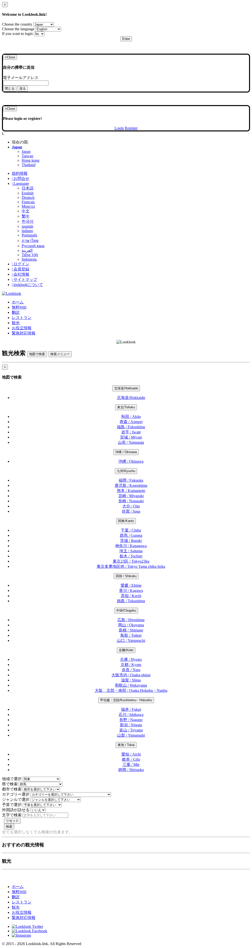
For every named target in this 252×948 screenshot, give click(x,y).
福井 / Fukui (131, 709)
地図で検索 (37, 354)
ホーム (18, 302)
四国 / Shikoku (126, 576)
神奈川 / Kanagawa (131, 546)
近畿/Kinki (126, 650)
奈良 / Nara (131, 670)
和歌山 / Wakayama (131, 685)
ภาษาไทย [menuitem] (30, 240)
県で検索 (10, 784)
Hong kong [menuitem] (30, 160)
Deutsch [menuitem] (28, 197)
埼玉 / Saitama (130, 551)
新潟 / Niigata (131, 725)
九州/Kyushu (126, 471)
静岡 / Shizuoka (131, 770)
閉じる (10, 88)
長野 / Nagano (130, 720)
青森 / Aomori (131, 422)
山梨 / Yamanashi (131, 735)
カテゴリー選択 (16, 794)
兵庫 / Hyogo (131, 659)
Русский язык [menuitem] (33, 246)
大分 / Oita (131, 506)
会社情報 (20, 274)
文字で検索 (12, 815)
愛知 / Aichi (131, 754)
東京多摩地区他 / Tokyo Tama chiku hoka (131, 566)
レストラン (22, 318)
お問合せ (20, 178)
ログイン (20, 264)
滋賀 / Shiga (131, 680)
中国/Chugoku (126, 610)
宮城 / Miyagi (131, 437)
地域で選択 (12, 779)
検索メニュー (60, 354)
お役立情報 (22, 328)
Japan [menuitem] (26, 151)
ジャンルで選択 (16, 799)
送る (22, 88)
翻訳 (16, 312)
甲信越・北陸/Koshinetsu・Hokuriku (126, 700)
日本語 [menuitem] (27, 188)
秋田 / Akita (131, 416)
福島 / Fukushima (131, 427)
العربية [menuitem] (27, 250)
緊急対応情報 (23, 333)
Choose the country (17, 24)
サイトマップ (24, 279)
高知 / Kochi (131, 596)
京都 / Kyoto (131, 665)
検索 (9, 826)
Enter (126, 39)
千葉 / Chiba (131, 530)
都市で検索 (12, 789)
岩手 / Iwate (131, 432)
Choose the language (18, 29)
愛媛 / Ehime (131, 585)
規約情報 (20, 173)
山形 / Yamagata (131, 442)
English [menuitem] (27, 193)
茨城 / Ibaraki (131, 540)
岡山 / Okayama (131, 625)
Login (119, 128)
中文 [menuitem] (26, 211)
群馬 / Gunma (131, 535)
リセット (12, 820)
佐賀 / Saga (131, 511)
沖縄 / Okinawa (126, 452)
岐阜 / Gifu (131, 759)
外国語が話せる (16, 810)
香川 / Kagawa (131, 590)
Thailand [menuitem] (28, 165)
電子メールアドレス (20, 78)
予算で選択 (12, 805)
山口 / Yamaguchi (131, 640)
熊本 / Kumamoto (131, 491)
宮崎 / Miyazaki (131, 496)
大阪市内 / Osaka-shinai (130, 675)
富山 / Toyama (131, 730)
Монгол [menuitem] (28, 206)
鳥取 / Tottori (131, 635)
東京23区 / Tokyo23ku (131, 561)
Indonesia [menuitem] (29, 259)
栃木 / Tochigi (131, 556)
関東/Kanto (126, 521)
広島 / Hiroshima (130, 620)
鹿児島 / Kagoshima (131, 485)
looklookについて (27, 285)
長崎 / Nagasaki (131, 501)
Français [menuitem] (28, 202)
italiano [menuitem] (27, 231)
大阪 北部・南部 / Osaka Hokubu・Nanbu (131, 690)
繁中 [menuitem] (26, 216)
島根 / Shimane (131, 630)
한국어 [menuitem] (27, 221)
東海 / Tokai (126, 745)
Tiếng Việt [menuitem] (30, 255)
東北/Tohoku (126, 407)
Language (20, 183)
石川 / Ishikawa (131, 714)
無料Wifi (19, 307)
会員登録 (20, 269)
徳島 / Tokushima (131, 601)
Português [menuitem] (29, 235)
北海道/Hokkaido (126, 388)
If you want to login (17, 34)
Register (131, 128)
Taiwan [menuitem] (27, 156)
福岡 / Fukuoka (131, 480)
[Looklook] (11, 293)
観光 (16, 323)
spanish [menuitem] (27, 226)
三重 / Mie (131, 764)
